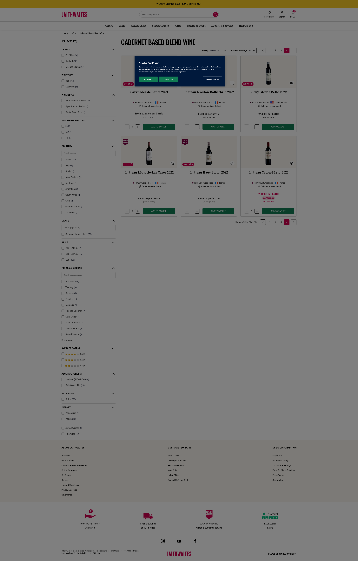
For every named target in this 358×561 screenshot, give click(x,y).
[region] (180, 71)
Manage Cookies (212, 79)
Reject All (169, 79)
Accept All (148, 79)
